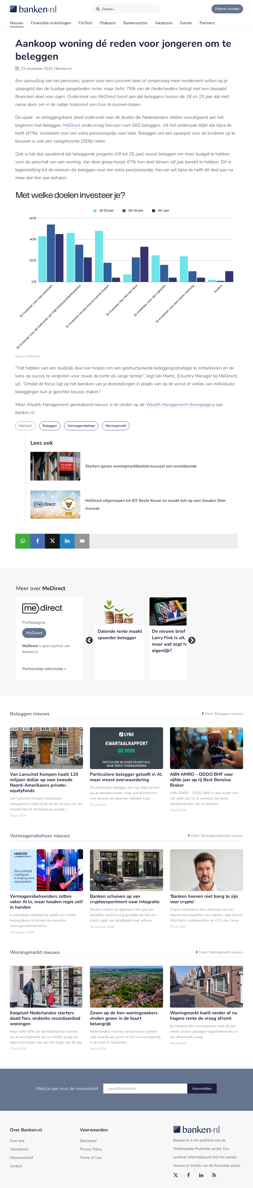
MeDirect (72, 125)
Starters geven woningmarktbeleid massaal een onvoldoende (141, 466)
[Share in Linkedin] (67, 541)
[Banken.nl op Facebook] (188, 1175)
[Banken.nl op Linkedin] (201, 1175)
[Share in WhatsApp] (22, 541)
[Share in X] (52, 541)
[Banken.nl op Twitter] (176, 1175)
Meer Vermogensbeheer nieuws (217, 835)
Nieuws (16, 23)
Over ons (17, 1140)
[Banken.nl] (21, 5)
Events (186, 23)
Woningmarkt (115, 425)
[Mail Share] (82, 541)
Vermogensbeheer (81, 425)
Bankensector (135, 23)
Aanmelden (202, 1088)
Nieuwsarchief (21, 1157)
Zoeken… (108, 9)
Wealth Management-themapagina (180, 405)
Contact (16, 1166)
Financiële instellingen (51, 23)
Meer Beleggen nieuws (224, 713)
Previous (87, 638)
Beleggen (49, 425)
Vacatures (164, 23)
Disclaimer (88, 1140)
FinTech (85, 23)
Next (190, 638)
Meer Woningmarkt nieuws (221, 952)
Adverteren (19, 1149)
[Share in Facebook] (37, 541)
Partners (207, 23)
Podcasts (108, 23)
